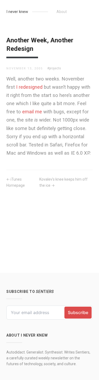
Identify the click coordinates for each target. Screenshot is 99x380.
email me (32, 111)
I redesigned (29, 87)
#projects (54, 68)
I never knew (17, 11)
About (61, 12)
